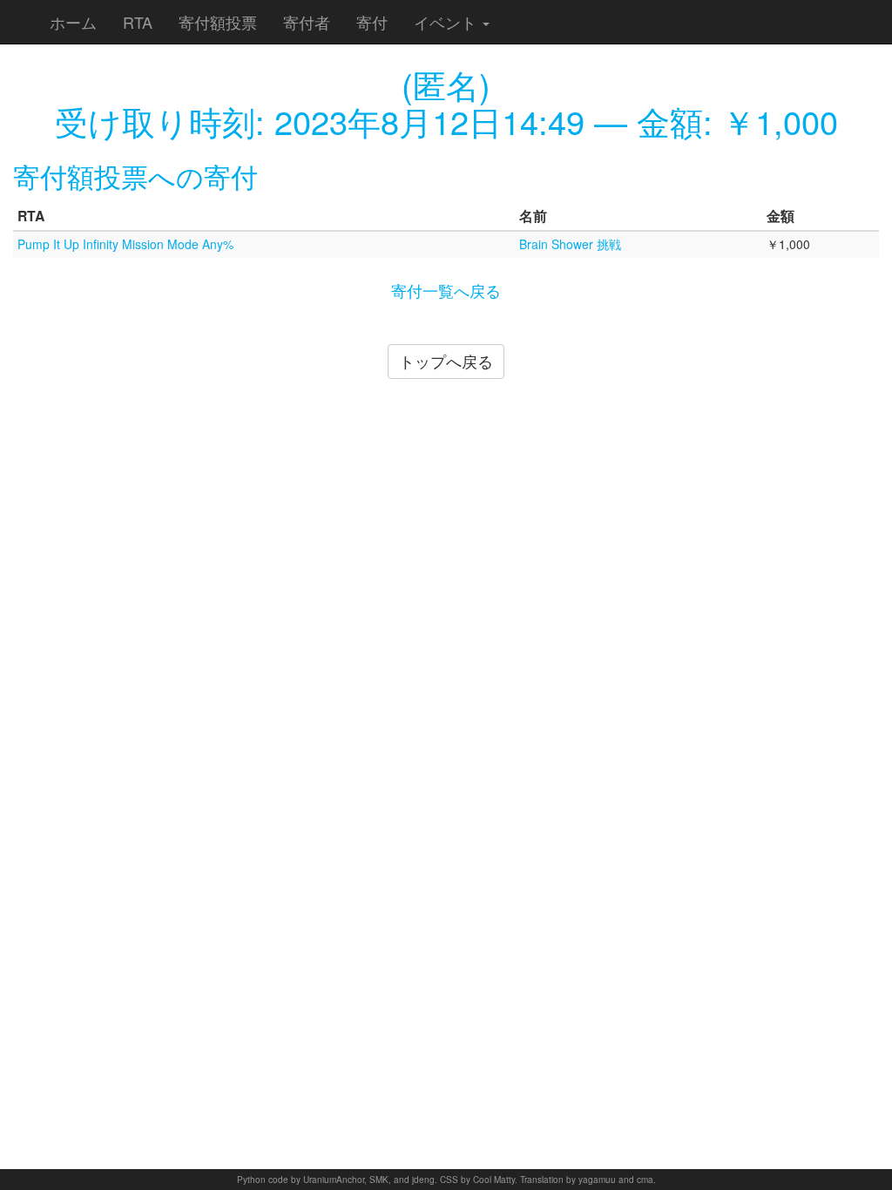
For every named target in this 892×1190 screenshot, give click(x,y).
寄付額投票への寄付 (135, 175)
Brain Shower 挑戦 (570, 244)
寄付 (372, 21)
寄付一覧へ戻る (446, 290)
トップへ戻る (446, 360)
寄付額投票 (218, 21)
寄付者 (306, 21)
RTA (137, 21)
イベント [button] (447, 21)
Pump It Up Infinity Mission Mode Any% (125, 244)
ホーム (73, 21)
